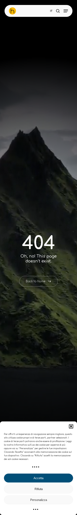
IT (51, 11)
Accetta (38, 478)
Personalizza (38, 500)
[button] (71, 426)
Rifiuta (39, 489)
